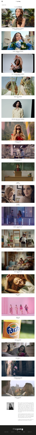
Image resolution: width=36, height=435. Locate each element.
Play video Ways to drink (18, 330)
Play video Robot (18, 173)
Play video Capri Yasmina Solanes (18, 42)
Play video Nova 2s (18, 308)
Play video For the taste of (18, 152)
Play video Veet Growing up (18, 262)
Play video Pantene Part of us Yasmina (18, 110)
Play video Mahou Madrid (18, 389)
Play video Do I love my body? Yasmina (18, 65)
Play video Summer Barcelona (18, 370)
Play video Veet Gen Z (18, 351)
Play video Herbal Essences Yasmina (18, 19)
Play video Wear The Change (18, 87)
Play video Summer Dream (18, 132)
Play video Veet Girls (18, 285)
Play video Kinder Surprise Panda (18, 240)
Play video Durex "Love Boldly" (18, 217)
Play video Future (18, 195)
